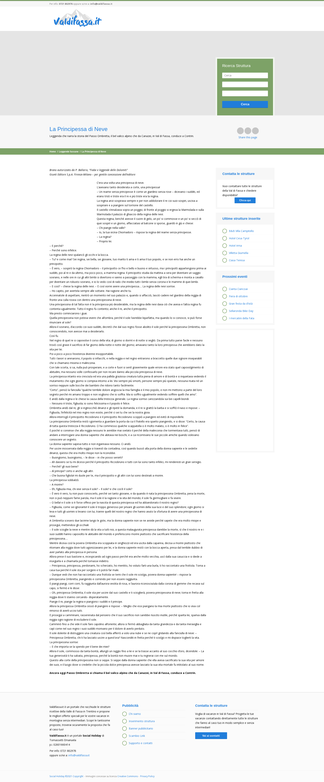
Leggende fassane (69, 151)
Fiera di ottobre (238, 296)
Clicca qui (245, 200)
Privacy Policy (147, 776)
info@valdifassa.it (101, 3)
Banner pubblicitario (141, 728)
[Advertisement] (245, 390)
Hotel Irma (235, 245)
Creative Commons (127, 776)
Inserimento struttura (142, 721)
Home (53, 151)
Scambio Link (137, 736)
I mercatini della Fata (241, 318)
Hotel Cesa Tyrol (239, 238)
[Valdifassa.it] (77, 18)
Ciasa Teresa (237, 260)
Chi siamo (135, 714)
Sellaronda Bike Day (241, 311)
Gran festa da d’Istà (241, 303)
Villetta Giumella (238, 253)
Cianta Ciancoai (238, 289)
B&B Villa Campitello (241, 231)
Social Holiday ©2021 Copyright (67, 776)
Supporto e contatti (140, 743)
